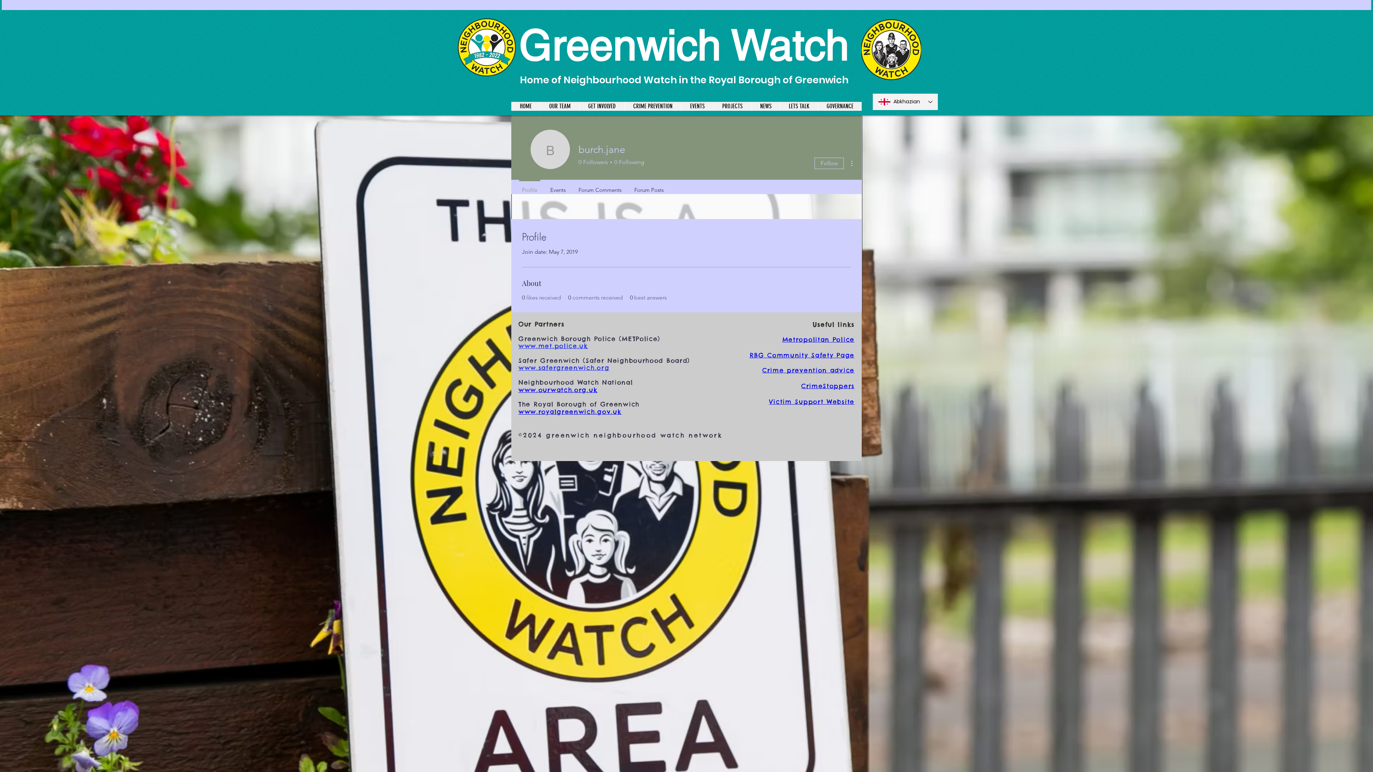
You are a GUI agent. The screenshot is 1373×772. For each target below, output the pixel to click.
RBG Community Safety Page (802, 355)
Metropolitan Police (818, 339)
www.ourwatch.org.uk (557, 390)
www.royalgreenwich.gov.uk (570, 412)
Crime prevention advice (808, 370)
